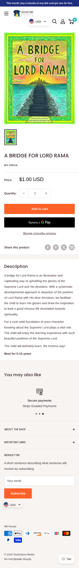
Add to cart (39, 209)
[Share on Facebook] (48, 247)
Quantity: (10, 193)
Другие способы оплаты (39, 233)
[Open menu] (6, 13)
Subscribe (18, 493)
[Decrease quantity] (23, 193)
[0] (71, 21)
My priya (10, 165)
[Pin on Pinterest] (56, 247)
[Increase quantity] (46, 193)
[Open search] (54, 21)
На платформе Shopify (17, 559)
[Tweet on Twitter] (64, 247)
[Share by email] (72, 247)
